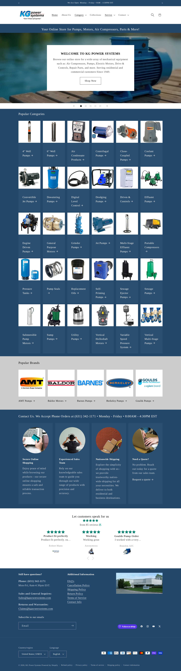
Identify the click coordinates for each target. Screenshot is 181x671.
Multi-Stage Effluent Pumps (127, 247)
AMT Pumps (25, 400)
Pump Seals (53, 288)
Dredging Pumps (101, 199)
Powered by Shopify (50, 665)
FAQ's (70, 581)
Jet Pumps (101, 243)
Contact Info (74, 602)
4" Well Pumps (27, 153)
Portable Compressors (152, 245)
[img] (90, 521)
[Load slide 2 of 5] (85, 106)
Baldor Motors (56, 400)
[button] (80, 15)
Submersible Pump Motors (30, 338)
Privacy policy (81, 665)
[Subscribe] (72, 625)
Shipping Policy (76, 589)
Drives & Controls (125, 199)
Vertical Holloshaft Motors (102, 338)
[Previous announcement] (19, 3)
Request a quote (141, 479)
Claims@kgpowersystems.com (35, 608)
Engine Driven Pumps (27, 247)
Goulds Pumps (143, 400)
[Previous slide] (74, 106)
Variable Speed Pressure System (125, 341)
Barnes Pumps (84, 400)
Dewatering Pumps (53, 199)
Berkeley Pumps (115, 400)
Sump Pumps (51, 336)
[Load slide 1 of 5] (81, 106)
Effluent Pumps (149, 199)
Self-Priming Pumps (100, 292)
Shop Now (90, 80)
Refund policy (67, 665)
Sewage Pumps (149, 290)
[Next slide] (107, 106)
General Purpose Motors (51, 247)
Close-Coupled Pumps (125, 155)
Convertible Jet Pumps (29, 199)
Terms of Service (76, 597)
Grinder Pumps (75, 245)
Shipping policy (113, 665)
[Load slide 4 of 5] (95, 106)
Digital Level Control (75, 201)
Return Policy (75, 593)
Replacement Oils (78, 290)
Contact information (131, 665)
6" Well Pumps (51, 153)
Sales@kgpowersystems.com (34, 597)
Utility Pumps (75, 336)
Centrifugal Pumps (102, 153)
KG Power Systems (33, 665)
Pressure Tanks (27, 290)
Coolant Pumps (149, 153)
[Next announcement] (162, 3)
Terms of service (97, 665)
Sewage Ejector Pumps (124, 292)
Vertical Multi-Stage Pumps (151, 338)
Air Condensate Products (77, 155)
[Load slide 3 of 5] (90, 106)
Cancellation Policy (78, 585)
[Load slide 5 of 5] (100, 106)
